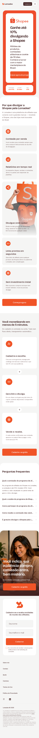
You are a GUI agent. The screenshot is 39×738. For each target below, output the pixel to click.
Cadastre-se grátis (20, 452)
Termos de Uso (7, 687)
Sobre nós (6, 662)
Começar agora (19, 302)
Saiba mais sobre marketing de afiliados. (18, 714)
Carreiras (6, 681)
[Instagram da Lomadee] (4, 699)
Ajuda (5, 675)
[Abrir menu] (35, 4)
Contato (5, 668)
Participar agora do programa (19, 75)
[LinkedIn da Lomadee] (10, 699)
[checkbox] (7, 648)
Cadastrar (27, 4)
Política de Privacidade (10, 693)
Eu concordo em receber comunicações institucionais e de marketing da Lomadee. (20, 649)
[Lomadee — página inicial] (7, 4)
